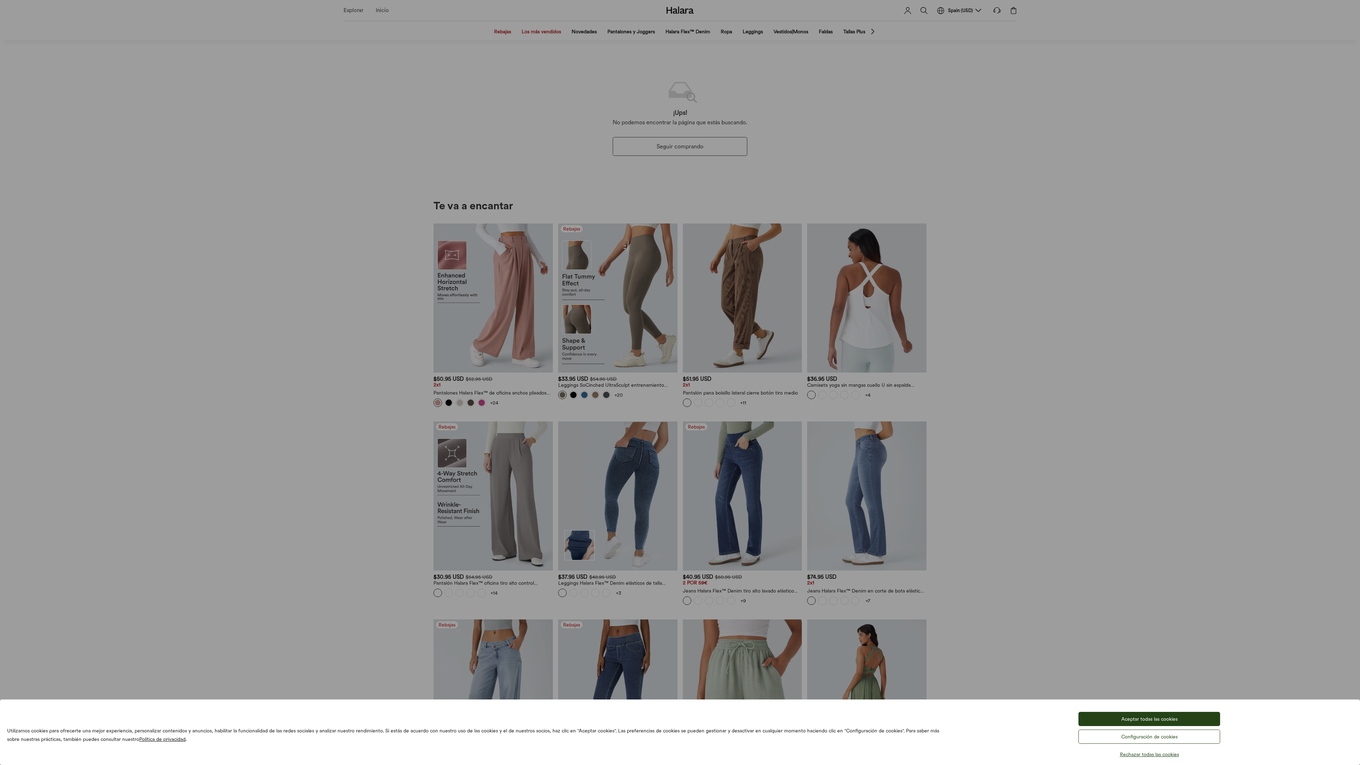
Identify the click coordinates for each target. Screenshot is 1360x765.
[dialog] (680, 382)
